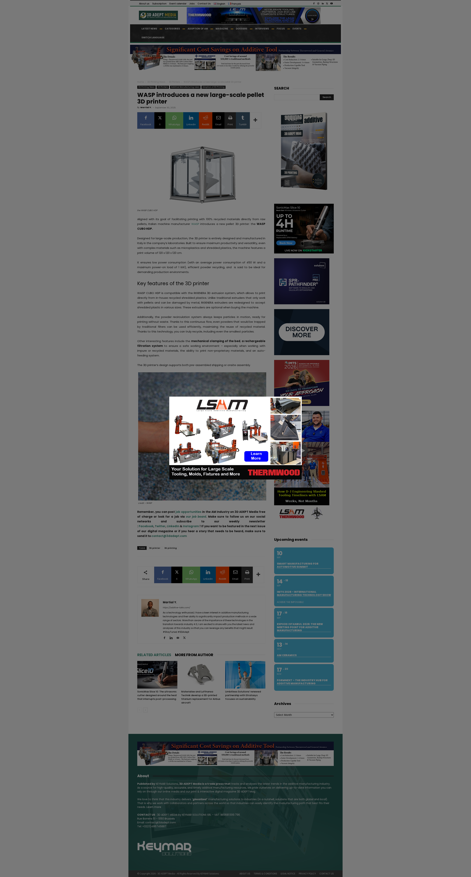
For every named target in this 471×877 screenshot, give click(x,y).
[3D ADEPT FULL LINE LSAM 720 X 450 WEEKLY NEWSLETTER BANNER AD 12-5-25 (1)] (235, 478)
